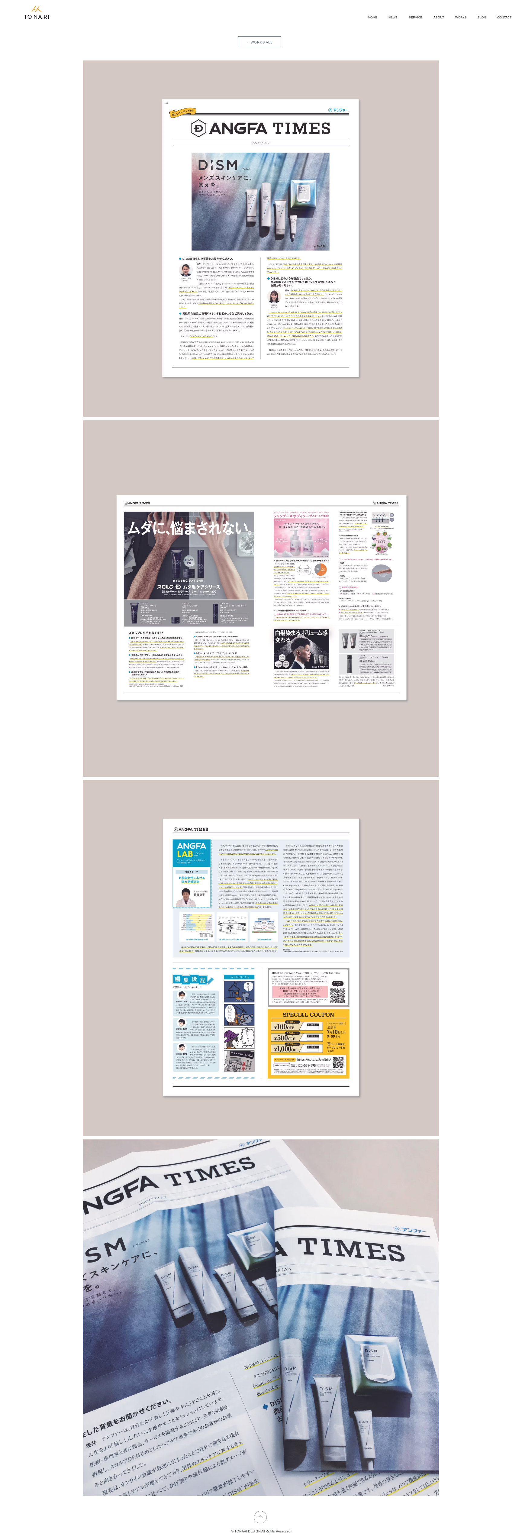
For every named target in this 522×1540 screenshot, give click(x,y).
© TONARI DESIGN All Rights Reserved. (261, 1531)
